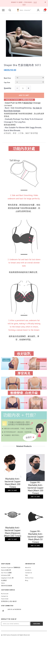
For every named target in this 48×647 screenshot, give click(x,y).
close (45, 2)
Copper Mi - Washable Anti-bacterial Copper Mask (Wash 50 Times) (35, 536)
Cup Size (7, 82)
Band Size (7, 78)
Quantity (7, 88)
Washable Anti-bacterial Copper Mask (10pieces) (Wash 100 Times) (12, 531)
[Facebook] (3, 611)
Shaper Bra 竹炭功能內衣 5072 (22, 65)
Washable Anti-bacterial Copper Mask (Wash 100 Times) (13, 482)
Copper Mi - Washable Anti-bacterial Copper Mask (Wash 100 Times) (35, 488)
